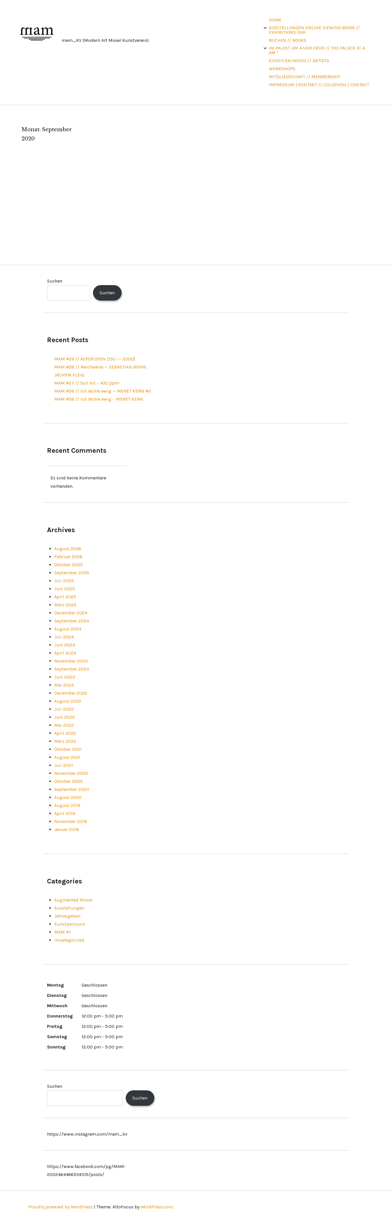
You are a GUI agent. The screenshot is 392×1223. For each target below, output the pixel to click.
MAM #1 (62, 932)
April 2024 (65, 653)
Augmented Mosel (73, 900)
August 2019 (67, 805)
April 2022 (65, 733)
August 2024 (67, 629)
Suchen (54, 281)
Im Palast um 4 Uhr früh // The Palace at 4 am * (317, 50)
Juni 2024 (64, 645)
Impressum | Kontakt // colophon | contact (319, 84)
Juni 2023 (64, 677)
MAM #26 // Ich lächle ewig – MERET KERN (98, 399)
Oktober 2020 (68, 781)
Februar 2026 (68, 556)
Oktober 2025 (68, 564)
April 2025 (65, 596)
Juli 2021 (63, 765)
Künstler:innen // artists (299, 60)
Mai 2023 (64, 685)
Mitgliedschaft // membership (304, 76)
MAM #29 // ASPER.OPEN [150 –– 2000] (94, 359)
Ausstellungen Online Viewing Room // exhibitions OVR (314, 30)
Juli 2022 (64, 709)
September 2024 (71, 621)
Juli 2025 (64, 580)
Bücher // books (287, 40)
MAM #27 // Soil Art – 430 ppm (86, 383)
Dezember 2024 (70, 613)
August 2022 (67, 701)
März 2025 (65, 604)
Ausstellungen (69, 908)
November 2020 (71, 773)
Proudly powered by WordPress (60, 1207)
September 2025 (71, 572)
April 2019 (64, 813)
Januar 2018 (66, 829)
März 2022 (65, 741)
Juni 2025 (64, 588)
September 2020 (71, 789)
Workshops (282, 68)
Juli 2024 (64, 637)
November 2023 (71, 661)
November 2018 (70, 821)
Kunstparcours (69, 924)
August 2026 (67, 548)
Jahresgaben (67, 916)
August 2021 (67, 757)
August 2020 (67, 797)
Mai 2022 (64, 725)
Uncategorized (69, 940)
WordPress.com (157, 1207)
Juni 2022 (64, 717)
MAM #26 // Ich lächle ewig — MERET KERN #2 (102, 391)
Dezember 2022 (70, 693)
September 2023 (71, 669)
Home (275, 20)
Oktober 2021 (68, 749)
